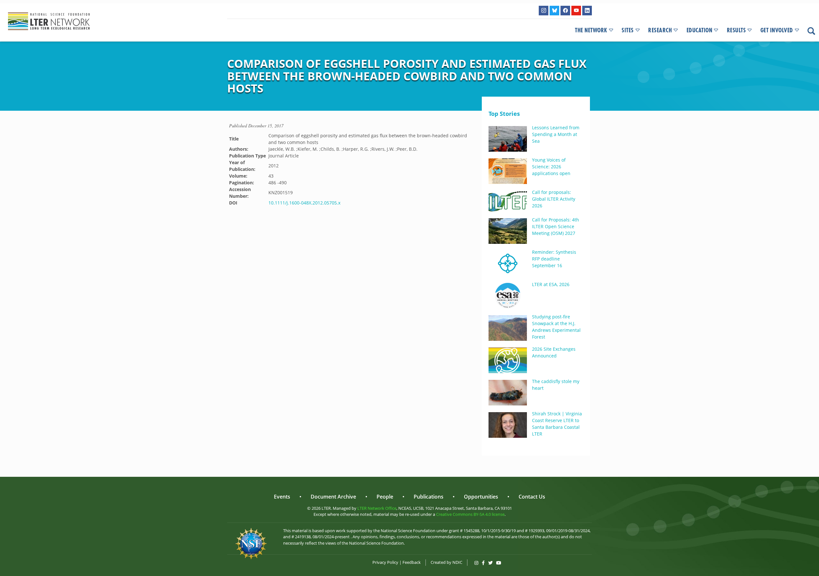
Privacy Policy (385, 562)
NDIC (457, 562)
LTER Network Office (376, 508)
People (385, 496)
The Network (591, 30)
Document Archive (333, 496)
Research (660, 30)
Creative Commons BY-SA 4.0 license (470, 514)
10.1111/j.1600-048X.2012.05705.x (304, 203)
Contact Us (532, 496)
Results (736, 30)
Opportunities (481, 496)
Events (282, 496)
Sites (628, 30)
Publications (428, 496)
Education (699, 30)
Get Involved (776, 30)
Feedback (411, 562)
